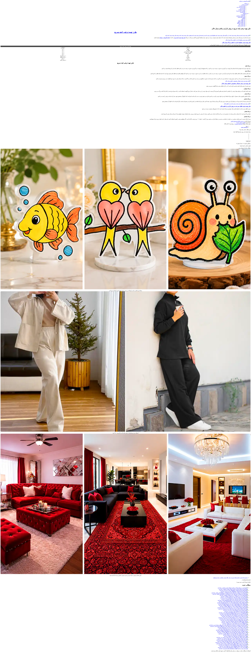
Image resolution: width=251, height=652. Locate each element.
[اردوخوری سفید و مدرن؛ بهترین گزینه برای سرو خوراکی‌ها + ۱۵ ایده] (233, 627)
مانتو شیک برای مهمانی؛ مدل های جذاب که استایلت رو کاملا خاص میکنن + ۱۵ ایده (230, 594)
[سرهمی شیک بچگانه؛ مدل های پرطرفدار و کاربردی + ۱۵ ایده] (234, 620)
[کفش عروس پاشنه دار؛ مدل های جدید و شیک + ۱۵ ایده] (235, 634)
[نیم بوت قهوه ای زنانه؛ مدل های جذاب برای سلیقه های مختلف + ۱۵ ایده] (232, 630)
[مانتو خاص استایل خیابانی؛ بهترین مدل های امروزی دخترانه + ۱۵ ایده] (232, 607)
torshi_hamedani (244, 127)
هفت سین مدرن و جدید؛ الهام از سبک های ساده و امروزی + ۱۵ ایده (233, 648)
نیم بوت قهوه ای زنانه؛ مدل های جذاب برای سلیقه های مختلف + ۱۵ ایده (232, 631)
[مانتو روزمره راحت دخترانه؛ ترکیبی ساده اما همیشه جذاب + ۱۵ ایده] (233, 600)
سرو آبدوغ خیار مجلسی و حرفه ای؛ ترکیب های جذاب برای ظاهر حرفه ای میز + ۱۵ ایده (229, 626)
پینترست (242, 121)
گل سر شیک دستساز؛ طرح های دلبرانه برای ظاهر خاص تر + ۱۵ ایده (233, 633)
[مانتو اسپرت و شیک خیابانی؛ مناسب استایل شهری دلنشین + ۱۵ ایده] (233, 587)
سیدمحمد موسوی (238, 123)
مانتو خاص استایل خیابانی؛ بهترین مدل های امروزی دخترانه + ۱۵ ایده (233, 608)
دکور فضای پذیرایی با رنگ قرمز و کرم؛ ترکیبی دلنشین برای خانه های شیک (125, 575)
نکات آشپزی (242, 12)
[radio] (124, 134)
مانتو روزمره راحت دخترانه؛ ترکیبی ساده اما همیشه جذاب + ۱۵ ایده (233, 601)
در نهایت (246, 3)
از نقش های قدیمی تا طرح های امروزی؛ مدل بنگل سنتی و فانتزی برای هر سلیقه (230, 577)
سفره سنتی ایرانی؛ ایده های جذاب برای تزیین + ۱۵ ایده (236, 611)
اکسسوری (243, 14)
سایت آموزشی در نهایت (164, 37)
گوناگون (243, 18)
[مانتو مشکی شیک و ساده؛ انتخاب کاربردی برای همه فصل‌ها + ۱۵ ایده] (232, 602)
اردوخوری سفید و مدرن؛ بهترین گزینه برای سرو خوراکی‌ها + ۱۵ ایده (233, 628)
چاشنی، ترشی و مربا (240, 10)
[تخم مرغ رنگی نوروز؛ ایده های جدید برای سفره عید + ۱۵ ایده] (234, 615)
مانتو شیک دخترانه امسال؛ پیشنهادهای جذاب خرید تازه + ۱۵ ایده (234, 591)
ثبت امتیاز (248, 141)
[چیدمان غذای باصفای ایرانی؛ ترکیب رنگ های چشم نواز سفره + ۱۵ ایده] (232, 639)
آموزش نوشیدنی (241, 9)
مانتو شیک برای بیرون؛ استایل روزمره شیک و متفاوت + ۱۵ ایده (234, 596)
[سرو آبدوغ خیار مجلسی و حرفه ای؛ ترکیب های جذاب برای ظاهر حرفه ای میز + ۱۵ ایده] (228, 625)
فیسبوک (235, 121)
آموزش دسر (242, 8)
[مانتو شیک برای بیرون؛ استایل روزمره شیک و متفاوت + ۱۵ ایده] (234, 595)
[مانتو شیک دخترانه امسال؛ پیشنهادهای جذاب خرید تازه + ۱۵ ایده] (234, 590)
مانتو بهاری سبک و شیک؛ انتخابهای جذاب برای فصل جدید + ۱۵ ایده (234, 646)
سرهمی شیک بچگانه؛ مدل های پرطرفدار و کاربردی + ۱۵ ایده (235, 621)
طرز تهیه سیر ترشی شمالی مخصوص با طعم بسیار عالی (235, 83)
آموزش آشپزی (242, 5)
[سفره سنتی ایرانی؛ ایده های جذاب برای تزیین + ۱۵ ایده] (235, 610)
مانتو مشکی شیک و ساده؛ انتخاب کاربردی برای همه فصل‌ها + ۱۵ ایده (233, 603)
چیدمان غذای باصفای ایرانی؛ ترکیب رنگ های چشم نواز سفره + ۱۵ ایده (233, 641)
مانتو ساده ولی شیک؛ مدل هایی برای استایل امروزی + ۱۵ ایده (234, 599)
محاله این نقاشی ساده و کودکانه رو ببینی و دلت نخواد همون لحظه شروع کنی (125, 290)
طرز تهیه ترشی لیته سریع (125, 32)
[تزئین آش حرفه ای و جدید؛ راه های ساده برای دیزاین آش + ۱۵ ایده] (233, 617)
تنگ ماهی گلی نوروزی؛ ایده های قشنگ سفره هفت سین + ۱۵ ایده (234, 613)
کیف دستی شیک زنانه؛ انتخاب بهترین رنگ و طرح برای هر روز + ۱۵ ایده (233, 638)
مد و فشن (243, 19)
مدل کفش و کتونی (241, 22)
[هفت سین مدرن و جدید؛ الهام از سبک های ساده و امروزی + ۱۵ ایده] (233, 647)
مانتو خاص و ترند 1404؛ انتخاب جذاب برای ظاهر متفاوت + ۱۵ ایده (234, 606)
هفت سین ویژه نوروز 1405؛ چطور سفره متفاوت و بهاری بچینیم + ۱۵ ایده (232, 643)
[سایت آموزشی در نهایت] (244, 1)
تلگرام (238, 121)
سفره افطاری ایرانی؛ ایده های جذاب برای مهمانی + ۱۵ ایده (235, 623)
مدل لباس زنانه (242, 24)
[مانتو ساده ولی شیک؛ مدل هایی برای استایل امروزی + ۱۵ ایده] (234, 597)
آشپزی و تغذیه (245, 4)
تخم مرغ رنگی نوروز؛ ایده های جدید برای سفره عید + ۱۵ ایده (235, 616)
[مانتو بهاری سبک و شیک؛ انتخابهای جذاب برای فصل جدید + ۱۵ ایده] (233, 644)
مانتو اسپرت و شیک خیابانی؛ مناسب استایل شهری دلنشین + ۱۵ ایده (233, 589)
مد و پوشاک (245, 13)
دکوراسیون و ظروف (240, 15)
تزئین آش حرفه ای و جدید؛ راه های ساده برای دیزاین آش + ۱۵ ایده (233, 618)
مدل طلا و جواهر (241, 20)
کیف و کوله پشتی (241, 17)
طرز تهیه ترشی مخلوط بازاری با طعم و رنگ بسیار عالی (236, 42)
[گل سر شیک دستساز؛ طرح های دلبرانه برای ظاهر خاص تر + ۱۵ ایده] (233, 632)
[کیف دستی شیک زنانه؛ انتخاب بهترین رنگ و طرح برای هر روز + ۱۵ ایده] (232, 637)
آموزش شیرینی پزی (241, 7)
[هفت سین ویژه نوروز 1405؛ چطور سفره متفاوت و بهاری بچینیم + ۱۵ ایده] (232, 642)
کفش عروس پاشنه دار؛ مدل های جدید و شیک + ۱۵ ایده (236, 636)
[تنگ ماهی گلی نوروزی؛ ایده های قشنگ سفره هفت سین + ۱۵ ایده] (233, 612)
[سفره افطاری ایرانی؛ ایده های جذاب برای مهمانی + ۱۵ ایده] (235, 622)
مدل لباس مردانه (241, 25)
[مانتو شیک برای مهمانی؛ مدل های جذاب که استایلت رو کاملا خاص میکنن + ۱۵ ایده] (230, 592)
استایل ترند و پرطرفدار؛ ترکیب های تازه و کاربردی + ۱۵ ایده (125, 433)
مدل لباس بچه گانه (241, 23)
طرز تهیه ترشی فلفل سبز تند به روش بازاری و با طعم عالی (235, 106)
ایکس (232, 121)
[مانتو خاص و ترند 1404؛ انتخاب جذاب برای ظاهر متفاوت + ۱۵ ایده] (233, 605)
